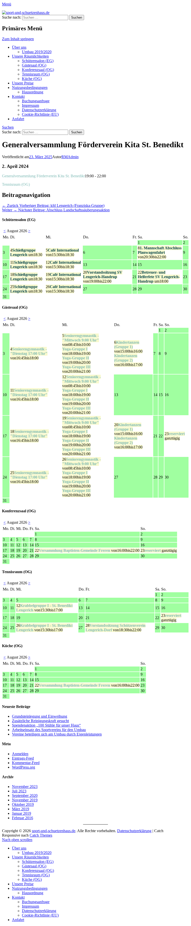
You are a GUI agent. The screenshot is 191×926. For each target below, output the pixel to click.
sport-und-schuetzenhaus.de (53, 831)
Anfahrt (18, 119)
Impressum (30, 105)
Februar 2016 (22, 818)
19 (63, 276)
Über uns (19, 47)
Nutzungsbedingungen (30, 87)
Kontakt (18, 96)
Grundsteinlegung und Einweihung (39, 716)
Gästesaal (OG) (34, 65)
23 (175, 436)
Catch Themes (41, 835)
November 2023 (25, 786)
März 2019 (20, 809)
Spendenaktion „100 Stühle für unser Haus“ (46, 725)
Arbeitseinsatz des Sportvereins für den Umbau (49, 730)
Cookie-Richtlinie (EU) (40, 114)
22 (159, 276)
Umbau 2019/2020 (36, 52)
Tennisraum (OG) (36, 74)
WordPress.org (23, 767)
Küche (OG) (32, 78)
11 (26, 264)
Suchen (8, 127)
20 (102, 276)
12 (63, 264)
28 (115, 627)
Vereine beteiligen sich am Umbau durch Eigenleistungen (57, 734)
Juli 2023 (19, 791)
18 (26, 276)
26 (63, 289)
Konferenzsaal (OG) (38, 70)
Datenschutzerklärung (39, 110)
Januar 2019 (21, 813)
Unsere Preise (23, 83)
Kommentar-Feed (26, 763)
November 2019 (25, 800)
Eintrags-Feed (23, 758)
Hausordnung (32, 92)
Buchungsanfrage (35, 101)
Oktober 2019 (23, 804)
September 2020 (25, 795)
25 (26, 289)
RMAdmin (70, 157)
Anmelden (20, 754)
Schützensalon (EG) (37, 61)
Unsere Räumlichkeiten (30, 56)
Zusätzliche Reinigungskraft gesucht (40, 721)
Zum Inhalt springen (18, 39)
